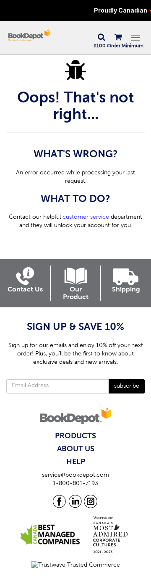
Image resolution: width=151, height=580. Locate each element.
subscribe (126, 386)
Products (75, 436)
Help (75, 462)
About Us (75, 449)
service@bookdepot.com (75, 475)
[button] (101, 37)
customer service (85, 217)
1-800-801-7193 (75, 484)
